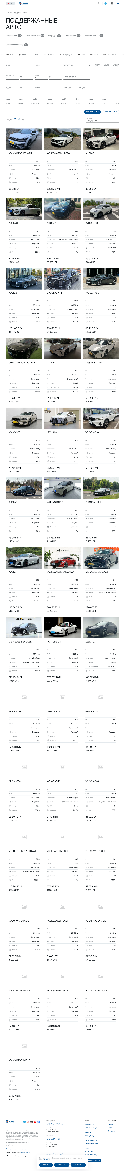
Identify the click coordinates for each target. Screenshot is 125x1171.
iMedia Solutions (25, 1152)
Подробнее (46, 1159)
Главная (9, 13)
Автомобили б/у (91, 1128)
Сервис (110, 1124)
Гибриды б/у (89, 1135)
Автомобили (89, 1124)
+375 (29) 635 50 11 (54, 1139)
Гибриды (88, 1132)
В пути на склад (90, 1154)
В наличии (89, 1151)
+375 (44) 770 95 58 (54, 1124)
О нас (110, 1128)
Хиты (87, 1148)
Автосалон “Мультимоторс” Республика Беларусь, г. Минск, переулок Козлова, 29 (62, 1154)
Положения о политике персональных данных (20, 1149)
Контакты (111, 1131)
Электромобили (91, 1140)
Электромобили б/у (92, 1143)
